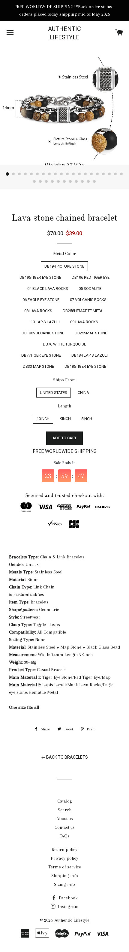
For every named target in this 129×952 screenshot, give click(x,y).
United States (53, 392)
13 (79, 174)
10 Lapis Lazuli (45, 322)
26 (65, 182)
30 (89, 182)
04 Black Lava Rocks (47, 288)
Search (64, 809)
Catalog (64, 801)
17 (103, 174)
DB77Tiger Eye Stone (41, 355)
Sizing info (64, 884)
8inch (86, 418)
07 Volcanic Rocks (88, 299)
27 (71, 182)
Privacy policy (64, 858)
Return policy (64, 849)
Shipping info (64, 875)
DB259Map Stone (91, 333)
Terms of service (64, 867)
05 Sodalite (90, 288)
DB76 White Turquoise (64, 344)
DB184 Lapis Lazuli (89, 355)
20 (121, 174)
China (83, 392)
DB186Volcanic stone (43, 333)
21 (35, 182)
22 (41, 182)
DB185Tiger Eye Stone (85, 366)
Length (64, 406)
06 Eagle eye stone (40, 299)
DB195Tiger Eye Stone (40, 277)
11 (67, 174)
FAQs (64, 836)
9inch (65, 418)
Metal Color (64, 253)
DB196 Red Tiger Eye (91, 277)
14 (85, 174)
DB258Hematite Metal (84, 311)
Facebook (68, 898)
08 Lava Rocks (38, 311)
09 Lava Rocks (84, 322)
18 (109, 174)
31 (95, 182)
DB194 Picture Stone (64, 266)
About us (64, 818)
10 (61, 174)
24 (53, 182)
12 (73, 174)
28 (77, 182)
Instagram (68, 906)
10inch (43, 418)
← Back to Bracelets (64, 757)
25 (59, 182)
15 (91, 174)
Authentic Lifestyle (64, 33)
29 (83, 182)
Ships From (64, 379)
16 (97, 174)
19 (115, 174)
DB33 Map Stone (38, 366)
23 (47, 182)
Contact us (65, 827)
